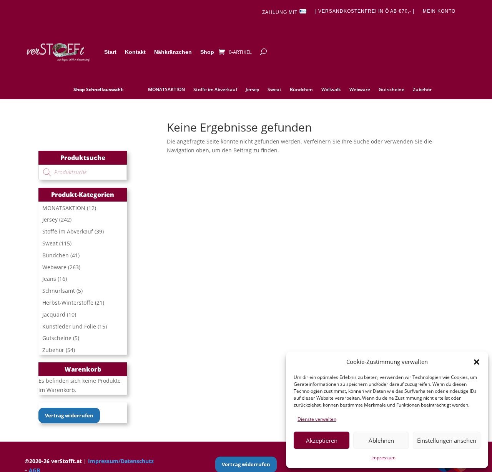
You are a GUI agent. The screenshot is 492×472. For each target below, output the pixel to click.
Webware (359, 90)
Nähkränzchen (173, 52)
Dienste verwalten (317, 419)
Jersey (252, 90)
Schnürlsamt (58, 290)
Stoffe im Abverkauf (215, 90)
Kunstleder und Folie (69, 326)
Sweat (274, 90)
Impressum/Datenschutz (121, 461)
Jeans (49, 278)
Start (110, 52)
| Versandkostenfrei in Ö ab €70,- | (364, 11)
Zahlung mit (280, 12)
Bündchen (301, 90)
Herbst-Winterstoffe (67, 302)
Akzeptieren (321, 440)
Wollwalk (331, 90)
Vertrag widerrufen (69, 415)
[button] (476, 362)
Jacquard (53, 314)
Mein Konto (439, 11)
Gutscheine (391, 90)
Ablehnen (381, 440)
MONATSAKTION (166, 90)
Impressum (383, 457)
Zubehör (422, 90)
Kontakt (135, 52)
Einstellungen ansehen (446, 440)
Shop (207, 52)
